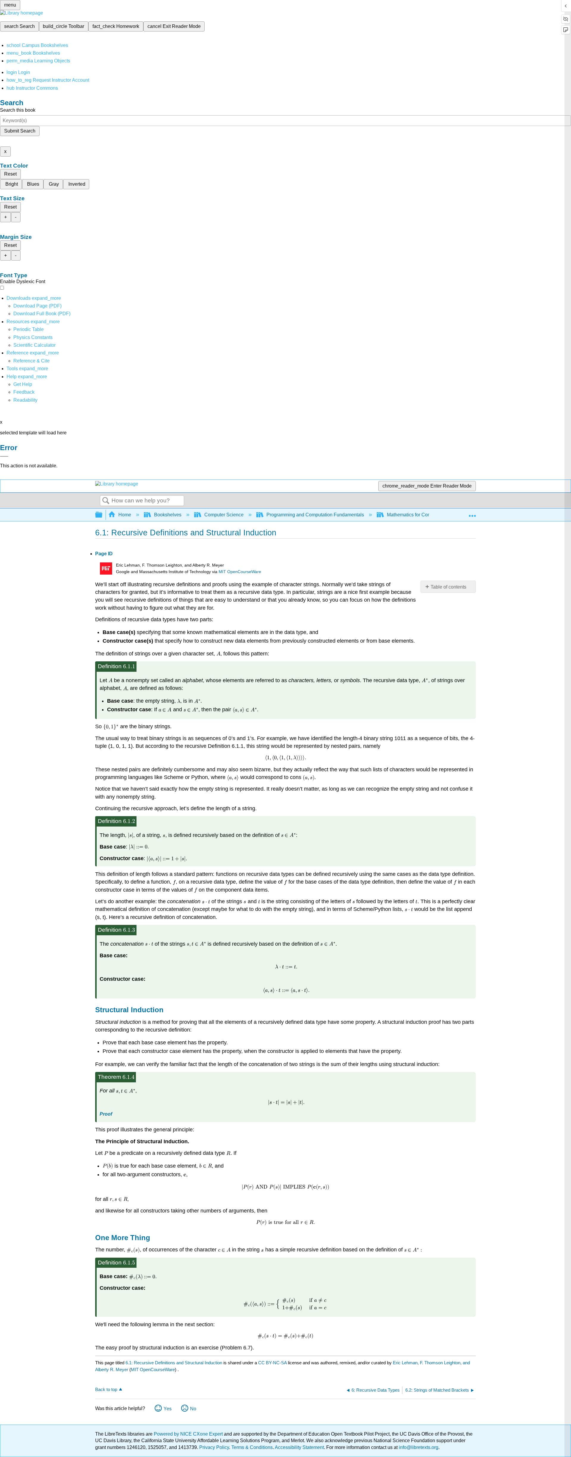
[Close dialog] (4, 456)
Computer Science (224, 514)
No (193, 1408)
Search (106, 501)
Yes (168, 1408)
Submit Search (19, 130)
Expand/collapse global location (472, 513)
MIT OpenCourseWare (240, 572)
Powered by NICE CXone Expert (189, 1433)
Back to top (106, 1389)
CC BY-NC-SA (273, 1362)
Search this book (17, 110)
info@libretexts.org (418, 1447)
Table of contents (448, 586)
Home (124, 514)
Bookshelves (168, 514)
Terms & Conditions (252, 1447)
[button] (23, 392)
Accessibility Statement (299, 1447)
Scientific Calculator (34, 345)
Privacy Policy (214, 1447)
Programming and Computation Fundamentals (315, 514)
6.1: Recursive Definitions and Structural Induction (174, 1362)
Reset (10, 173)
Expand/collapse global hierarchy (102, 515)
